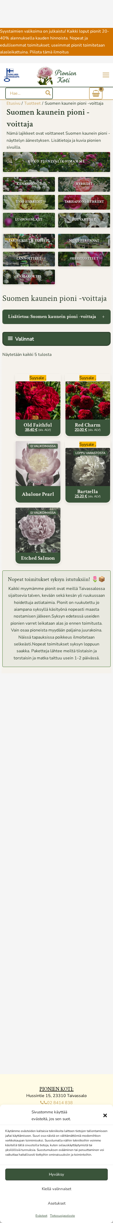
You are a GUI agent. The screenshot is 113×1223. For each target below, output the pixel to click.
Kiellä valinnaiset (56, 1188)
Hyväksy (56, 1174)
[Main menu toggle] (106, 75)
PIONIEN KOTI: (56, 1089)
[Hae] (48, 93)
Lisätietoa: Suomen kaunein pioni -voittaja (52, 317)
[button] (105, 1115)
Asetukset (56, 1203)
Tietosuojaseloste (62, 1216)
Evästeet (41, 1216)
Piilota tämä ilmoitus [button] (49, 52)
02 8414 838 (60, 1103)
